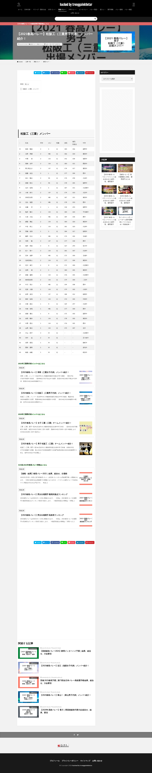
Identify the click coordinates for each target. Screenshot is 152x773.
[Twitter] (38, 72)
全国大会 (57, 44)
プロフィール (55, 761)
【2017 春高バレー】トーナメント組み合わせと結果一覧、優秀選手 (109, 220)
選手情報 (110, 9)
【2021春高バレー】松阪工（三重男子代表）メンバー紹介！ (45, 393)
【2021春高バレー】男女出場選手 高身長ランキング (42, 515)
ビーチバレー (83, 9)
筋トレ (102, 9)
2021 (47, 44)
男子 (53, 44)
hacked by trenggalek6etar (76, 4)
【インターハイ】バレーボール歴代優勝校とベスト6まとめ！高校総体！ (125, 220)
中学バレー (72, 9)
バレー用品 (93, 9)
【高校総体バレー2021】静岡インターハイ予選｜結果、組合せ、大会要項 (65, 652)
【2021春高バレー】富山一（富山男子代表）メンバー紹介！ (65, 695)
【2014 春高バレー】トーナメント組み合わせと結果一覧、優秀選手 (109, 177)
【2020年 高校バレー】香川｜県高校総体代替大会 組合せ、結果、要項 (66, 711)
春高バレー (33, 44)
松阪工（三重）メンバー (30, 89)
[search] (95, 19)
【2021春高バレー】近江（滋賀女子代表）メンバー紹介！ (64, 665)
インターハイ (33, 648)
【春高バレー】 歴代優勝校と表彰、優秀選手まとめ (125, 176)
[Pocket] (71, 72)
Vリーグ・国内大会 (39, 9)
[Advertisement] (56, 108)
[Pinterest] (89, 72)
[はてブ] (46, 72)
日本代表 (27, 9)
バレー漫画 (119, 9)
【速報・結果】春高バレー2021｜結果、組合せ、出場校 (43, 473)
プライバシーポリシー (70, 761)
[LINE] (63, 72)
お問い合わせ (75, 13)
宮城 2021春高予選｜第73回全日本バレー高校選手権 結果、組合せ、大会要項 (67, 681)
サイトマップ (85, 761)
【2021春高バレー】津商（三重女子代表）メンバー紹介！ (44, 372)
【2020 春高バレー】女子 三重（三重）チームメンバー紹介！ (46, 423)
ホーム (20, 9)
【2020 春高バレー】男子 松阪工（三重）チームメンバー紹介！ (46, 443)
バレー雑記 (128, 9)
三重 (50, 44)
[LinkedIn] (80, 72)
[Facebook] (55, 72)
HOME (21, 62)
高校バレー (62, 9)
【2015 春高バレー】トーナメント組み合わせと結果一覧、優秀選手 (109, 199)
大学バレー (51, 9)
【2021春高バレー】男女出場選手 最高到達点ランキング (44, 494)
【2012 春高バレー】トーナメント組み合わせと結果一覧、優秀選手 (125, 199)
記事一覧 (28, 61)
